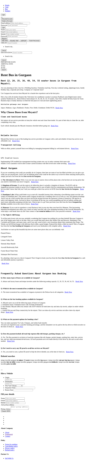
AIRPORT (24, 41)
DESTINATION (6, 52)
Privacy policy (10, 448)
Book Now (59, 108)
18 (2, 66)
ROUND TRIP (14, 41)
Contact (7, 436)
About (7, 432)
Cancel (4, 50)
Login (3, 14)
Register (4, 38)
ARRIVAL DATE (7, 64)
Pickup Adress (5, 409)
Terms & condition (11, 444)
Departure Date (10, 388)
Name (3, 30)
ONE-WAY (5, 41)
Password (4, 25)
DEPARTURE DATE (8, 62)
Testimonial (9, 434)
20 (2, 68)
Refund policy (9, 450)
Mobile (3, 34)
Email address (5, 23)
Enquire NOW (6, 411)
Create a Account (7, 21)
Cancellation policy (11, 446)
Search (4, 70)
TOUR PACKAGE (34, 41)
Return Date (9, 390)
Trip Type (8, 386)
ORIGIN (4, 43)
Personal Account (7, 19)
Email (3, 32)
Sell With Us (9, 458)
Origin (7, 377)
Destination (9, 381)
